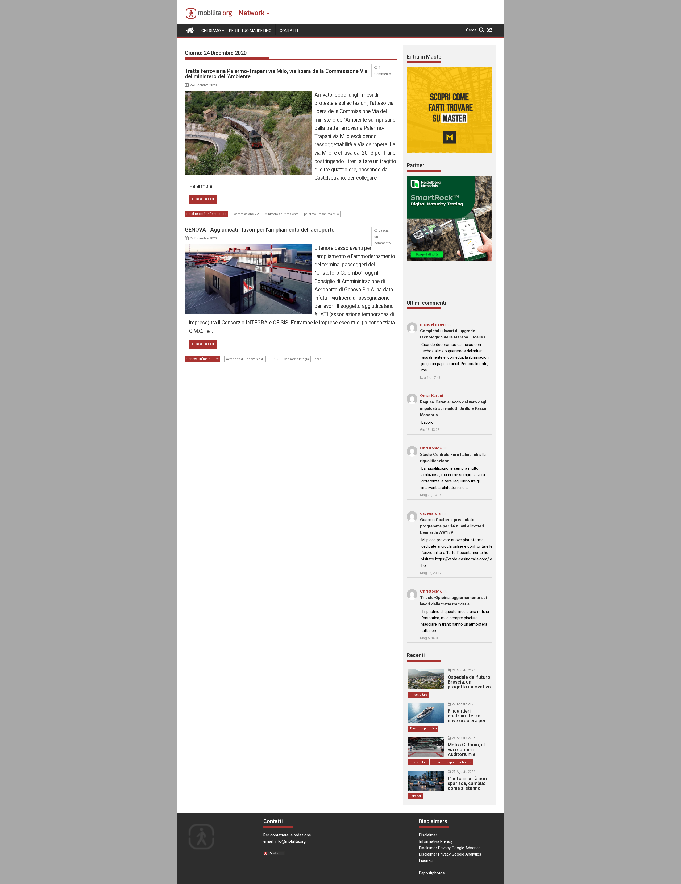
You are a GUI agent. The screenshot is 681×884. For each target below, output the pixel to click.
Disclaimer (428, 835)
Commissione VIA (246, 214)
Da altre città (195, 214)
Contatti (289, 30)
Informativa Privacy (436, 841)
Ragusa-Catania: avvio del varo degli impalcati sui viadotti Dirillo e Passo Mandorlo (453, 408)
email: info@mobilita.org (284, 841)
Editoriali (416, 796)
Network (251, 13)
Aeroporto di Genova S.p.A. (245, 359)
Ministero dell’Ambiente (281, 214)
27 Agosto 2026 (463, 704)
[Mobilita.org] (190, 30)
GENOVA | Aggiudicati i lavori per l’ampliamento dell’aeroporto (260, 229)
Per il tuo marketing (250, 30)
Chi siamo (211, 30)
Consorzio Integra (296, 359)
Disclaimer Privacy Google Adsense (450, 847)
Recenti (416, 655)
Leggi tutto (203, 199)
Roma (436, 762)
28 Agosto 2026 (463, 670)
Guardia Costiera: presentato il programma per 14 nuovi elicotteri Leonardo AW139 (452, 526)
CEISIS (273, 359)
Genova (192, 359)
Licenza (426, 860)
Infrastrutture (216, 214)
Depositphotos (432, 873)
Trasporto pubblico (423, 728)
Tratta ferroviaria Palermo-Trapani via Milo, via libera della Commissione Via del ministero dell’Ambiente (276, 74)
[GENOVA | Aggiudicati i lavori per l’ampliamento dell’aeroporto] (248, 247)
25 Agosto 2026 (463, 772)
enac (318, 359)
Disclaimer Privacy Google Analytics (450, 854)
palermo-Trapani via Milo (321, 214)
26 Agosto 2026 (463, 738)
